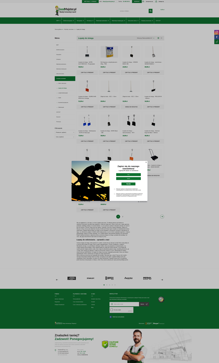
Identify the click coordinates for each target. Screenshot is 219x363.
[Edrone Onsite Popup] (109, 181)
